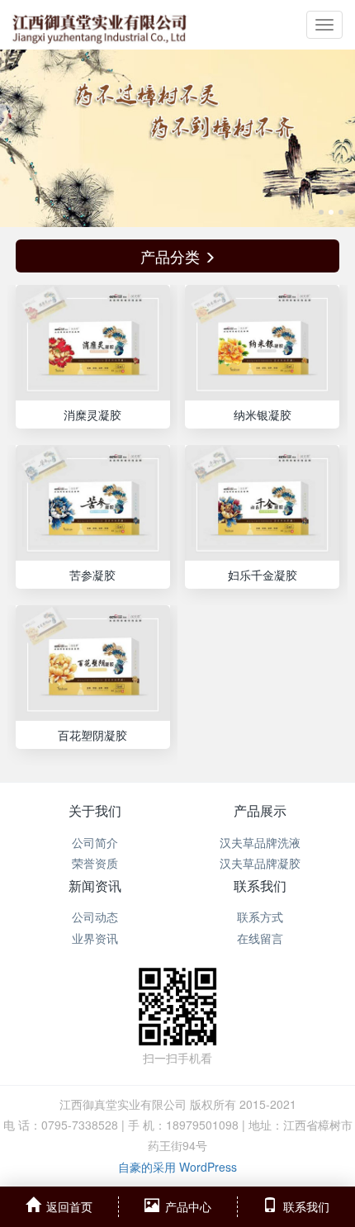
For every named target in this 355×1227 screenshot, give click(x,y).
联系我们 (260, 885)
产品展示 (260, 810)
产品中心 (188, 1206)
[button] (27, 138)
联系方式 (260, 916)
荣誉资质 (95, 863)
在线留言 (260, 938)
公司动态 (95, 916)
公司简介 (95, 842)
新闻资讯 (95, 885)
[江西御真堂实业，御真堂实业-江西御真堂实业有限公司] (99, 25)
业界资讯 (95, 938)
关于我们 (95, 810)
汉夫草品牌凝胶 (260, 863)
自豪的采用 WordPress (177, 1166)
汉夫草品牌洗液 (260, 842)
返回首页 (69, 1206)
